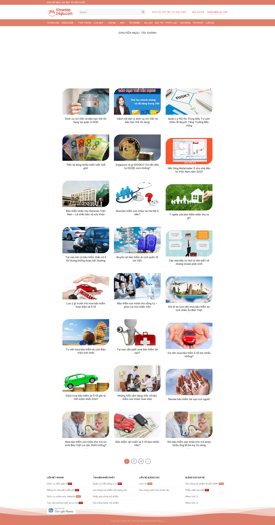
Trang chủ (53, 23)
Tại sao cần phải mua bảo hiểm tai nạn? (137, 351)
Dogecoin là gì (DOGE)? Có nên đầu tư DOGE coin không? (137, 166)
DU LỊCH (148, 23)
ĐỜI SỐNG (185, 23)
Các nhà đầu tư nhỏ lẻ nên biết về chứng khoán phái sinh (189, 262)
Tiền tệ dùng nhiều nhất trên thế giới (85, 166)
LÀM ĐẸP (98, 23)
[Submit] (143, 12)
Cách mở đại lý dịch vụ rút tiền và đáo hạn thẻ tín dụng (137, 120)
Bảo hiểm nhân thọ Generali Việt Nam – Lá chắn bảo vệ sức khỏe (86, 212)
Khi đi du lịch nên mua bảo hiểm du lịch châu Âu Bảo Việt (189, 308)
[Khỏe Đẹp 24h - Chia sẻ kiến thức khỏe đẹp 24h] (60, 12)
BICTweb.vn (158, 520)
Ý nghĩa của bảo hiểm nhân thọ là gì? (189, 216)
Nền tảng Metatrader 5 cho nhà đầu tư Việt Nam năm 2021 (189, 170)
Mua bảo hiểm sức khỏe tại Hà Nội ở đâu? (137, 212)
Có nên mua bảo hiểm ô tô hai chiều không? (189, 354)
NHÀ (122, 23)
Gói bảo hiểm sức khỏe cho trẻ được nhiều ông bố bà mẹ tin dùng (189, 443)
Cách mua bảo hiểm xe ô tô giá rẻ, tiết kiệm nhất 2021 (85, 397)
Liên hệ (210, 23)
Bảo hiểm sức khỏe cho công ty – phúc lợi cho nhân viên (137, 305)
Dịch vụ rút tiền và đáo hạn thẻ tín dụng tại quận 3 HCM (85, 120)
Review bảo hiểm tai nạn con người (189, 399)
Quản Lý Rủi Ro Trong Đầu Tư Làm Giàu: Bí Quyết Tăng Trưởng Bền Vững (189, 122)
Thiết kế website (139, 520)
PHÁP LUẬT (172, 23)
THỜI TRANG (85, 23)
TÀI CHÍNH (134, 23)
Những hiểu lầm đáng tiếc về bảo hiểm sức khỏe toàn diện (137, 397)
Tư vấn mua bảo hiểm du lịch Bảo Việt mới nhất (86, 351)
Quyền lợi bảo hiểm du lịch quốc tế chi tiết (137, 258)
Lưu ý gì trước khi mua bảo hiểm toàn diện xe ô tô (85, 305)
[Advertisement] (137, 64)
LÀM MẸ (112, 23)
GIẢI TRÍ (159, 23)
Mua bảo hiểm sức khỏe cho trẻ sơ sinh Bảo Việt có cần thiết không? (85, 443)
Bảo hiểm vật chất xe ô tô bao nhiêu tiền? (137, 443)
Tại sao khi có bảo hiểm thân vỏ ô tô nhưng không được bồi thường (85, 258)
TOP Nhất (198, 23)
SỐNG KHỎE (68, 23)
